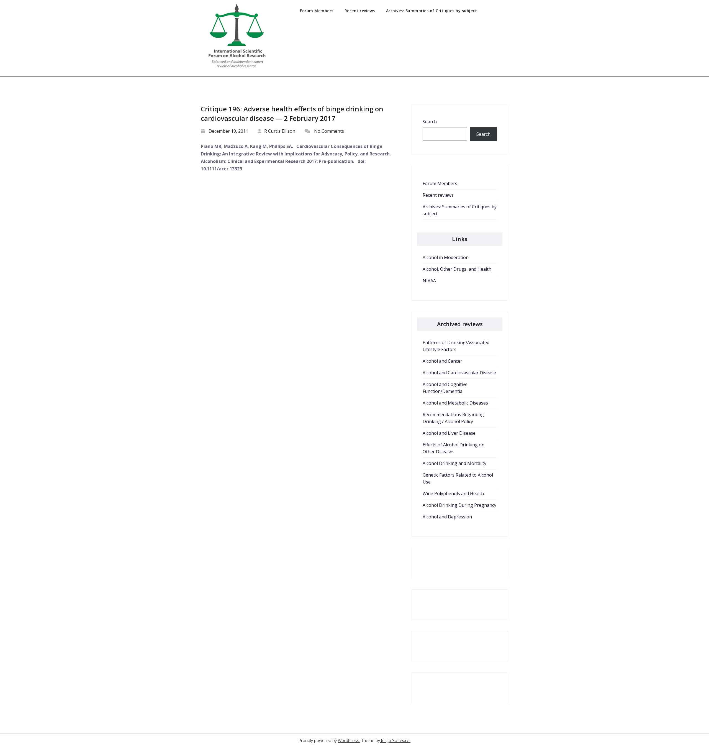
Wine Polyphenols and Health (453, 493)
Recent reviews (360, 10)
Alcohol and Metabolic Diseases (455, 403)
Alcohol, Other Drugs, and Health (457, 269)
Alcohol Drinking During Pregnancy (459, 505)
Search (430, 122)
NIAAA (429, 281)
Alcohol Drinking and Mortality (454, 463)
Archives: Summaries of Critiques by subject (431, 10)
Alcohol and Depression (447, 517)
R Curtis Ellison (279, 131)
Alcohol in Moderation (446, 257)
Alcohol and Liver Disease (449, 433)
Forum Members (316, 10)
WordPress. (349, 740)
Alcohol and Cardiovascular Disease (459, 373)
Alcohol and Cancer (442, 361)
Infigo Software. (395, 740)
